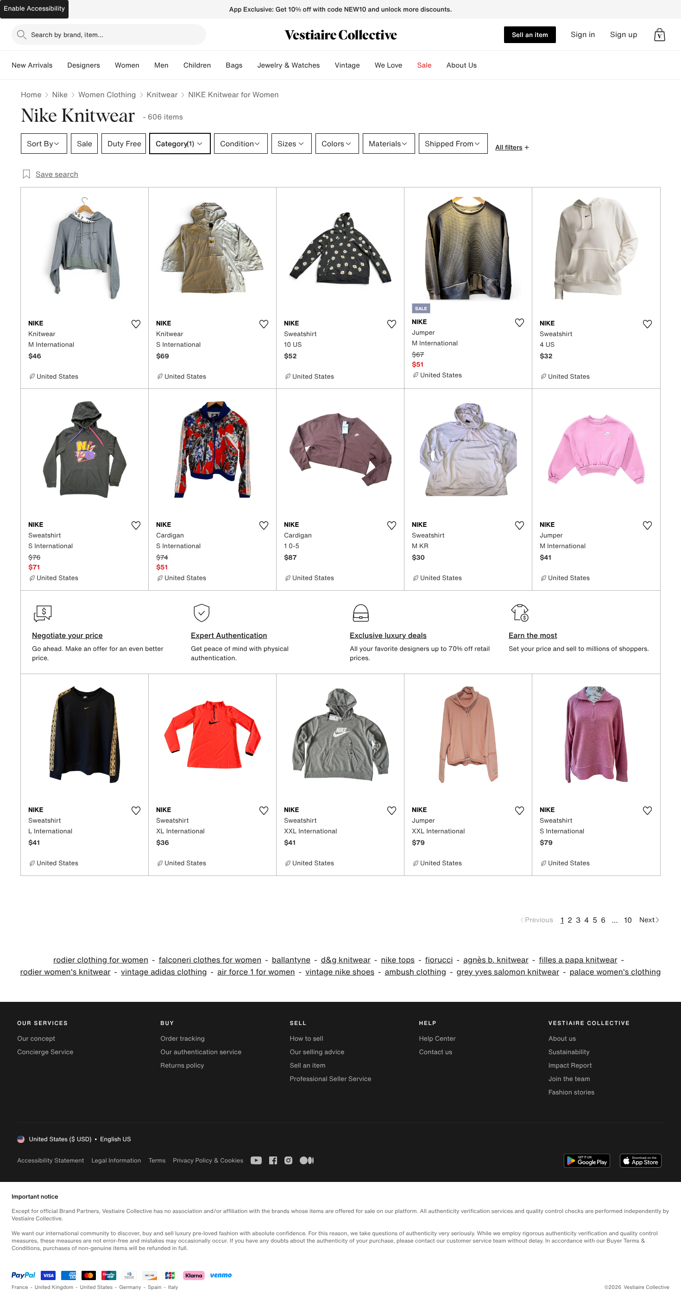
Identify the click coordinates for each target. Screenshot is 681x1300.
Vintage (346, 65)
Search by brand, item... (67, 34)
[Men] (176, 65)
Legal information (116, 1160)
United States (96, 1287)
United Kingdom (54, 1287)
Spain (155, 1287)
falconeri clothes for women (210, 960)
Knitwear (162, 94)
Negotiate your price (67, 635)
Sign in (583, 34)
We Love (389, 65)
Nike (60, 94)
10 (628, 919)
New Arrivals (32, 65)
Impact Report (570, 1065)
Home (31, 94)
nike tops (398, 960)
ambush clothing (415, 972)
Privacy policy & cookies (208, 1160)
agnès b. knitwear (496, 960)
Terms (156, 1160)
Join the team (569, 1079)
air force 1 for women (256, 972)
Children (197, 65)
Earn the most (533, 635)
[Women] (147, 65)
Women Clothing (107, 94)
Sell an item (530, 34)
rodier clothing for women (100, 960)
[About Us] (484, 65)
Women (127, 65)
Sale (424, 65)
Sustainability (569, 1052)
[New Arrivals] (59, 65)
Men (161, 65)
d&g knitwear (346, 960)
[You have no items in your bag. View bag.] (659, 34)
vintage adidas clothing (164, 972)
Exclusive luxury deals (388, 635)
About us (562, 1039)
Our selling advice (317, 1052)
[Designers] (107, 65)
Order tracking (182, 1039)
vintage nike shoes (339, 972)
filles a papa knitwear (578, 960)
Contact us (436, 1052)
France (20, 1287)
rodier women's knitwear (65, 972)
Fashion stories (571, 1092)
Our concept (36, 1039)
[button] (659, 34)
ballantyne (291, 960)
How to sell (306, 1039)
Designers (83, 65)
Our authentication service (200, 1052)
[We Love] (410, 65)
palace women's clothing (615, 972)
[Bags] (249, 65)
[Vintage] (367, 65)
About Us (462, 65)
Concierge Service (45, 1052)
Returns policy (182, 1065)
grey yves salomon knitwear (507, 972)
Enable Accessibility (34, 8)
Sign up (623, 34)
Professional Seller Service (330, 1079)
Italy (173, 1287)
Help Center (437, 1039)
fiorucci (439, 960)
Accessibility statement (50, 1160)
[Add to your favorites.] (135, 324)
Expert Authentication (229, 635)
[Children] (218, 65)
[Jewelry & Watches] (327, 65)
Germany (130, 1287)
